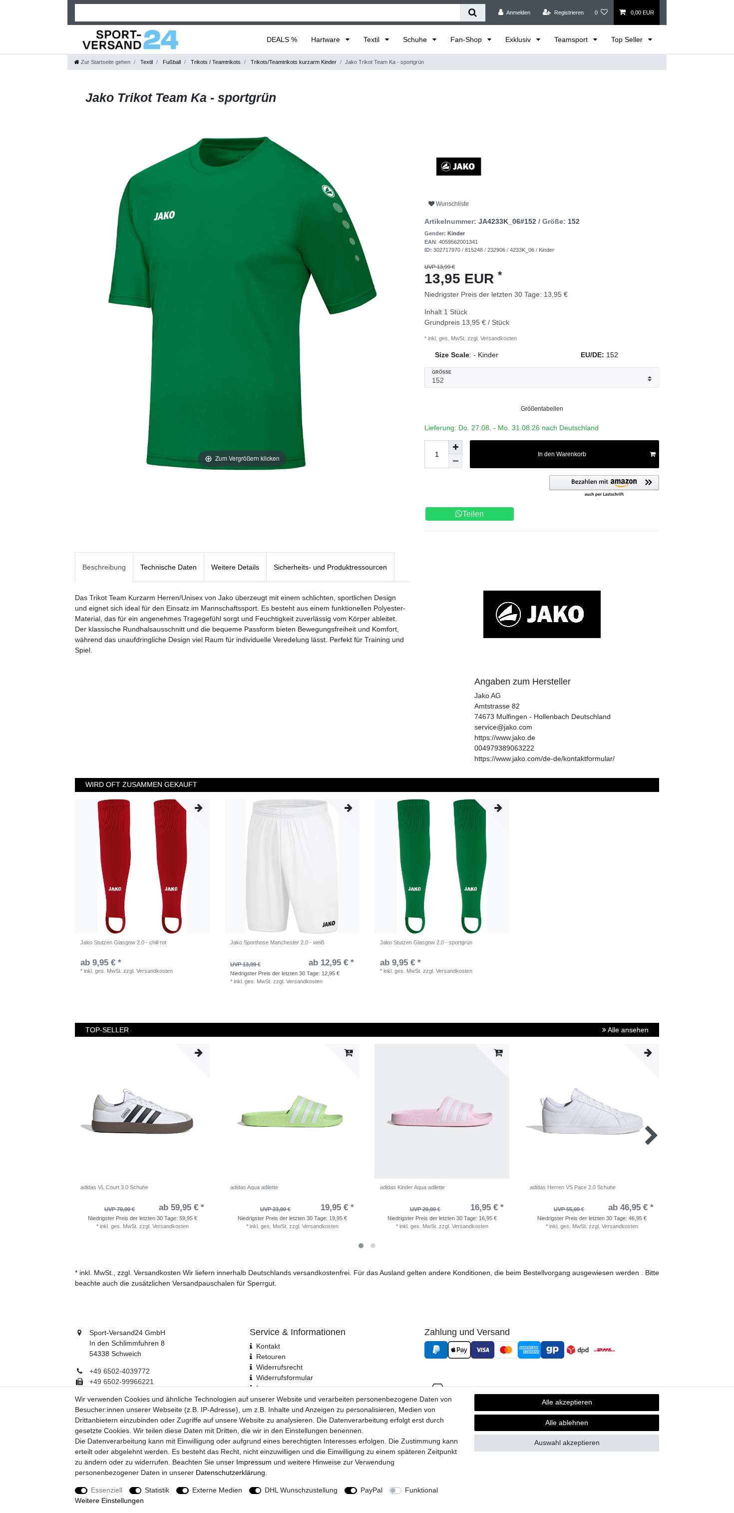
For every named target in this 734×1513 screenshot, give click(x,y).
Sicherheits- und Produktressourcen (330, 567)
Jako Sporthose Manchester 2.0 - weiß (277, 942)
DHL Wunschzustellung (301, 1490)
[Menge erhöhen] (455, 447)
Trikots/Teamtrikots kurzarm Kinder (293, 62)
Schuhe (416, 39)
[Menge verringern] (455, 461)
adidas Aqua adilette (254, 1187)
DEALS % (282, 39)
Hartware (326, 39)
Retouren (271, 1357)
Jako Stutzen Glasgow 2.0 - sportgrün (426, 942)
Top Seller (628, 39)
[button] (604, 486)
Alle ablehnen (566, 1423)
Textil (372, 39)
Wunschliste (451, 203)
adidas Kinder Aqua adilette (412, 1187)
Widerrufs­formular (284, 1378)
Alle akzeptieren (567, 1402)
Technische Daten (168, 567)
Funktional (421, 1490)
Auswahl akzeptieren (567, 1443)
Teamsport (572, 39)
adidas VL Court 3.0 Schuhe (114, 1187)
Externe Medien (217, 1490)
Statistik (157, 1490)
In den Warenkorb (562, 454)
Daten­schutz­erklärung (230, 1473)
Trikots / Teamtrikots (215, 62)
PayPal (371, 1490)
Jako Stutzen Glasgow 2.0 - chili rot (123, 942)
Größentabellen (542, 408)
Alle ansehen (627, 1030)
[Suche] (472, 12)
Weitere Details (235, 567)
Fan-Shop (467, 39)
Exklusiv (519, 39)
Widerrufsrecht (279, 1367)
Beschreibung (104, 567)
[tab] (104, 567)
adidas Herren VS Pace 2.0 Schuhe (573, 1187)
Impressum (254, 1462)
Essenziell (106, 1490)
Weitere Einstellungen (109, 1501)
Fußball (171, 62)
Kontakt (268, 1346)
